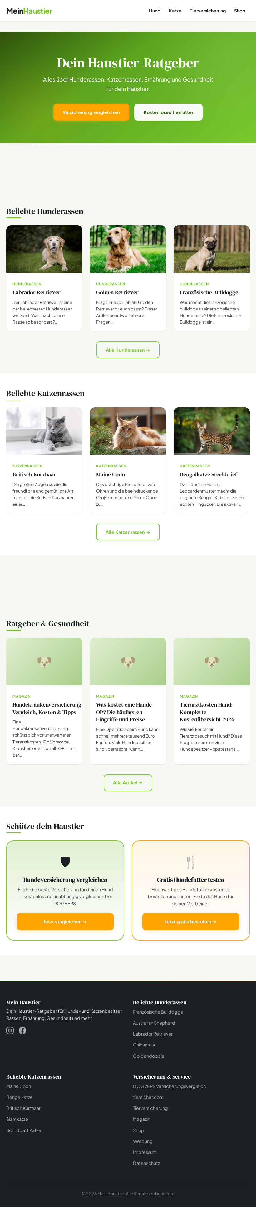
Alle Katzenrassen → (128, 532)
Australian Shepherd (154, 1023)
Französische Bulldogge (158, 1012)
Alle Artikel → (128, 782)
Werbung (143, 1141)
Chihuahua (144, 1044)
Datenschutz (146, 1163)
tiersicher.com (148, 1097)
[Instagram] (10, 1031)
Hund (154, 10)
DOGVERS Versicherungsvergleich (169, 1086)
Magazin (141, 1119)
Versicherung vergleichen (91, 112)
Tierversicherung (208, 10)
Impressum (145, 1152)
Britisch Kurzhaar (23, 1108)
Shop (239, 10)
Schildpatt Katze (23, 1130)
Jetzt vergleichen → (65, 921)
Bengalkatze (19, 1097)
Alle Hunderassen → (128, 350)
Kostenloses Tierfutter (168, 112)
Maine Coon (18, 1086)
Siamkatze (17, 1119)
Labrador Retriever (153, 1033)
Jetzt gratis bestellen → (191, 921)
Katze (175, 10)
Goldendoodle (149, 1055)
